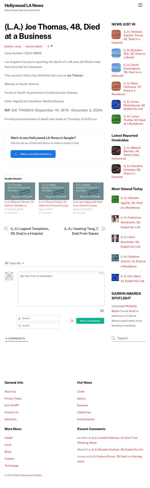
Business (82, 405)
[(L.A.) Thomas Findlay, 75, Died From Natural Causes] (54, 191)
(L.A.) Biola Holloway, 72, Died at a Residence (126, 89)
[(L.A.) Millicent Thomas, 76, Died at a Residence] (20, 191)
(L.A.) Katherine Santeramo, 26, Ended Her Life (131, 222)
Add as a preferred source (35, 154)
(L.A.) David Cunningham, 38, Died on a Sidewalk (126, 70)
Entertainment (86, 419)
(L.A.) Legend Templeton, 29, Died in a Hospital (30, 231)
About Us (10, 391)
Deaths (9, 46)
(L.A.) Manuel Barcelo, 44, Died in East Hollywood (126, 153)
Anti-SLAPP (12, 405)
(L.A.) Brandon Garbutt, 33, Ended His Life (117, 449)
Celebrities (84, 412)
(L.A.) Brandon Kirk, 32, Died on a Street (134, 54)
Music (8, 451)
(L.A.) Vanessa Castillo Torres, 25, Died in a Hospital (127, 37)
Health (9, 437)
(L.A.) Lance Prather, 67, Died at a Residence (134, 120)
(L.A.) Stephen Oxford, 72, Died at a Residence (133, 261)
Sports (81, 398)
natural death (34, 46)
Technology (12, 465)
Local (17, 46)
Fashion (9, 458)
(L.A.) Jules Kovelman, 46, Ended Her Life (130, 241)
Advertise (10, 419)
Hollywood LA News (31, 475)
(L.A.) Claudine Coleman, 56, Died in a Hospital (127, 171)
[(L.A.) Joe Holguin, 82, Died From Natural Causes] (88, 191)
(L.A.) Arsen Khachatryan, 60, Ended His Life (134, 105)
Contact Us (11, 412)
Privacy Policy (13, 398)
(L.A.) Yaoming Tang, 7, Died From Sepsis (81, 231)
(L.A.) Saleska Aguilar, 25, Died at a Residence (131, 202)
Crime (81, 391)
